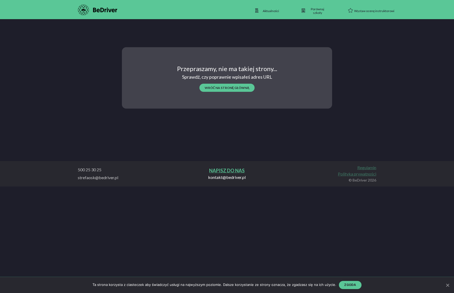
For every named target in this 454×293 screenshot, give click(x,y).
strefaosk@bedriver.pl (98, 177)
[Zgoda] (447, 285)
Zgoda (350, 285)
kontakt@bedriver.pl (227, 177)
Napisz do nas (227, 170)
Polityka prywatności (357, 174)
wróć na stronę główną (227, 88)
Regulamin (366, 167)
